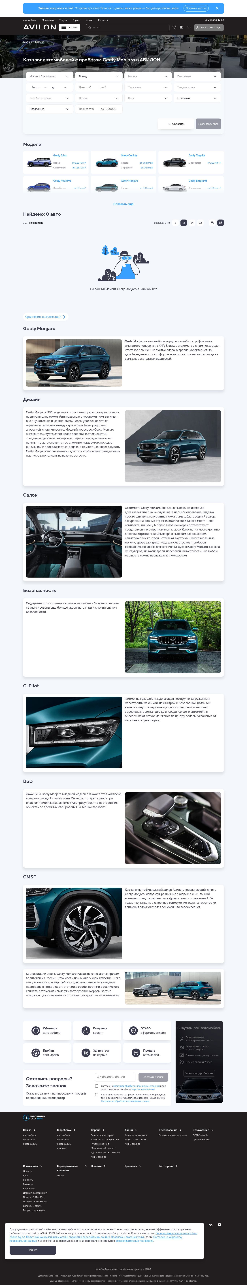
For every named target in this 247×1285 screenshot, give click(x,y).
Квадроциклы (30, 1144)
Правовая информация (34, 1201)
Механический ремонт (102, 1148)
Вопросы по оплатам (34, 1210)
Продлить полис (201, 1139)
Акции (89, 20)
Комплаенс (29, 1188)
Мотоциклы (48, 20)
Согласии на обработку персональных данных (125, 1101)
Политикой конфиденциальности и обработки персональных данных (68, 1237)
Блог (25, 1175)
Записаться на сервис (102, 1135)
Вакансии (28, 1184)
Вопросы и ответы (32, 1206)
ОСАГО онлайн (200, 1135)
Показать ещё (123, 204)
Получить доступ (196, 8)
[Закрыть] (217, 8)
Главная (27, 42)
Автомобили (29, 20)
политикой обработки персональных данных (136, 1086)
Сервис (76, 20)
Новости (27, 1171)
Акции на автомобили (136, 1135)
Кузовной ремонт (100, 1144)
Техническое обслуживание (105, 1139)
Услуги (63, 20)
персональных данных (143, 1089)
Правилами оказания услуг (127, 1237)
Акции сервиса (99, 1157)
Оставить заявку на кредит (173, 1135)
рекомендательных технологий (134, 1240)
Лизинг (61, 1175)
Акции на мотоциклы (135, 1139)
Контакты (103, 20)
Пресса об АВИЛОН (33, 1197)
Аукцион (61, 1148)
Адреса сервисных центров (105, 1152)
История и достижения (35, 1193)
